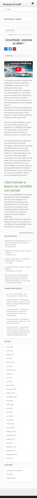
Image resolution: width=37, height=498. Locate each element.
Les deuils (9, 263)
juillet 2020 (10, 405)
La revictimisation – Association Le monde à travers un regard (17, 301)
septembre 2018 (11, 454)
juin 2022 (9, 366)
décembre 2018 (11, 447)
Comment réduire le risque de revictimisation (16, 314)
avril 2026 (9, 351)
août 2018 (9, 458)
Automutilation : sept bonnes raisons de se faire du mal (17, 295)
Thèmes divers (11, 247)
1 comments (30, 34)
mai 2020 (9, 412)
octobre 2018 (10, 451)
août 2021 (9, 374)
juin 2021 (9, 378)
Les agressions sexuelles (14, 271)
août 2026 (9, 347)
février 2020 (10, 424)
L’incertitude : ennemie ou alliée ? (18, 41)
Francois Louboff (22, 34)
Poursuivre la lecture (26, 232)
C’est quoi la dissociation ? (18, 322)
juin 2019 (9, 443)
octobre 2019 (10, 439)
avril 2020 (9, 416)
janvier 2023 (10, 362)
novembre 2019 (11, 435)
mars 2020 (9, 420)
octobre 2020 (10, 393)
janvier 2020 (10, 428)
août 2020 (9, 401)
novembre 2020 (11, 389)
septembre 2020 (11, 397)
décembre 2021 (11, 370)
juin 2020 (9, 408)
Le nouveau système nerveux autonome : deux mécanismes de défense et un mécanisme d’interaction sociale (18, 332)
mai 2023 (9, 358)
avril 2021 (9, 381)
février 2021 (10, 385)
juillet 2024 (10, 355)
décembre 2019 (11, 431)
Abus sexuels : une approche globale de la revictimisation (18, 304)
